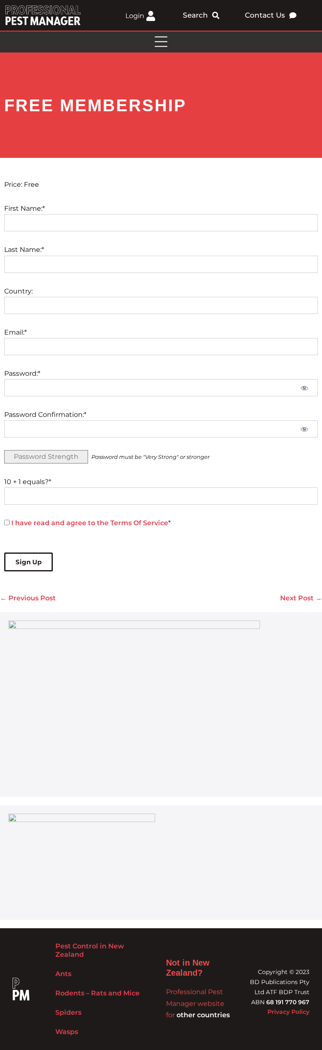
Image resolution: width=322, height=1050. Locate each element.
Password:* (22, 373)
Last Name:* (24, 250)
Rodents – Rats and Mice (97, 993)
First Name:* (24, 208)
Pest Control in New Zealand (89, 950)
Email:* (15, 332)
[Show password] (304, 387)
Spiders (68, 1012)
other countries (203, 1015)
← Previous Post (28, 598)
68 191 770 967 (287, 1002)
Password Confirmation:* (45, 415)
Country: (18, 291)
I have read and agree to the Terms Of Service (89, 523)
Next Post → (301, 598)
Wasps (66, 1032)
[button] (161, 42)
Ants (63, 974)
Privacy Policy (288, 1012)
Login (134, 16)
